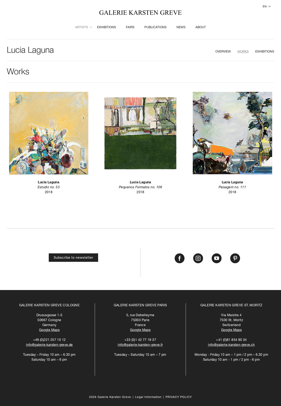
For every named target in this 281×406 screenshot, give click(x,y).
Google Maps (49, 330)
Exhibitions (106, 27)
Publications (155, 27)
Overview (223, 51)
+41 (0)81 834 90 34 (231, 340)
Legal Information (148, 397)
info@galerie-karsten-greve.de (49, 345)
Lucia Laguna (30, 51)
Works (243, 51)
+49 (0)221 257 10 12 (49, 340)
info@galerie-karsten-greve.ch (231, 345)
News (181, 27)
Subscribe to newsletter (73, 258)
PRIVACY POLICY (179, 397)
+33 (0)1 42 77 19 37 (140, 340)
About (200, 27)
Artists (81, 27)
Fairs (130, 27)
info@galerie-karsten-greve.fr (140, 345)
